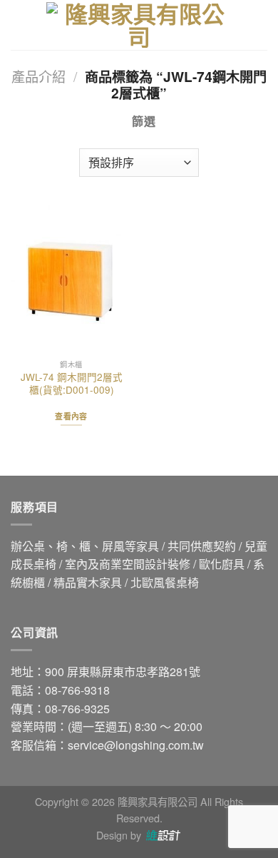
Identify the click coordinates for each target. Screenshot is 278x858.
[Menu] (19, 24)
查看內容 (71, 416)
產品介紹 (38, 76)
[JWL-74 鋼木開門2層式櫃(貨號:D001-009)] (71, 279)
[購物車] (260, 25)
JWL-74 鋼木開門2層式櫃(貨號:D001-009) (72, 383)
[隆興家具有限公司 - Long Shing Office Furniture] (139, 25)
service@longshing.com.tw (136, 745)
